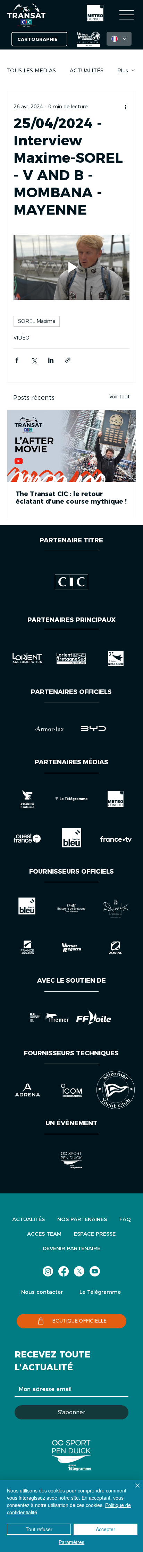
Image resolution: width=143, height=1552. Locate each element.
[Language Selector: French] (119, 39)
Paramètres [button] (71, 1542)
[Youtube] (95, 1271)
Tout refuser (39, 1529)
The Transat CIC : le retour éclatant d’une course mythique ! (71, 497)
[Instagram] (48, 1271)
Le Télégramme (100, 1292)
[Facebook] (63, 1271)
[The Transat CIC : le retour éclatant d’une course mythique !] (71, 446)
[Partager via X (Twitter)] (34, 360)
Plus (122, 70)
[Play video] (71, 267)
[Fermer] (133, 1489)
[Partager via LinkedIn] (51, 360)
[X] (79, 1271)
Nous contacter (42, 1292)
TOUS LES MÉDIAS (31, 70)
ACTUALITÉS (86, 70)
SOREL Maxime (36, 321)
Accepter (105, 1529)
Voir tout (119, 397)
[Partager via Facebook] (17, 360)
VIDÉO (22, 338)
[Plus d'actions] (125, 106)
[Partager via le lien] (68, 360)
